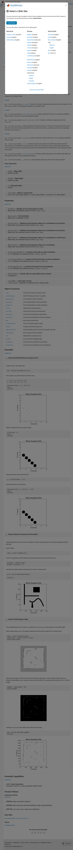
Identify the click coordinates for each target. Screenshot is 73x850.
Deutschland (31, 40)
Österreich (30, 65)
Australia (50, 34)
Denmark (29, 37)
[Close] (66, 5)
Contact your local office (36, 90)
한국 (49, 53)
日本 (49, 50)
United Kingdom (31, 83)
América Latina (10, 34)
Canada (8, 37)
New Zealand (52, 40)
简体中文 (52, 45)
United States (10, 40)
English (31, 78)
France (29, 48)
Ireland (29, 50)
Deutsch (31, 75)
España (29, 42)
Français (31, 81)
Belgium (29, 34)
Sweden (29, 70)
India (49, 37)
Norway (29, 62)
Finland (29, 45)
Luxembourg (31, 55)
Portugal (29, 67)
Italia (28, 53)
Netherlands (30, 59)
